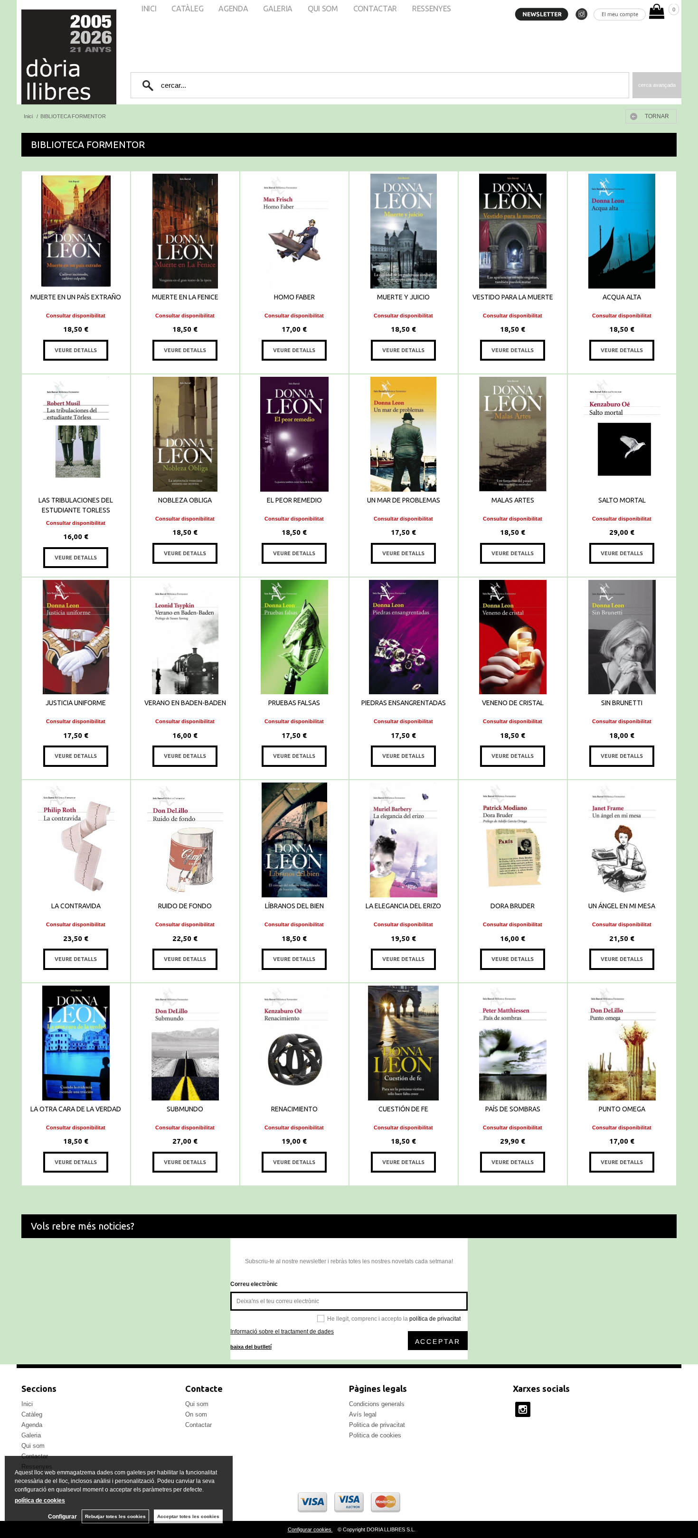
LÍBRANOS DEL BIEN (294, 906)
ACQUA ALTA (622, 297)
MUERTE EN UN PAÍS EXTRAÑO (75, 297)
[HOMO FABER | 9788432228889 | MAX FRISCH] (294, 231)
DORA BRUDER (512, 906)
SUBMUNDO (185, 1109)
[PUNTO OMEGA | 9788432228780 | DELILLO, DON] (622, 1043)
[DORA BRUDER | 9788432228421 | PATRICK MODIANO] (513, 840)
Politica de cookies (375, 1435)
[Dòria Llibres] (40, 56)
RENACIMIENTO (294, 1109)
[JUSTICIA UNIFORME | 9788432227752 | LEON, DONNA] (76, 637)
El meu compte (620, 14)
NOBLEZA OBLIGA (185, 500)
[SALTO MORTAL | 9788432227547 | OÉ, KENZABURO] (622, 434)
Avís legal (363, 1414)
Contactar (198, 1424)
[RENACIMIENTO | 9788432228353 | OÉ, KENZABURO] (294, 1043)
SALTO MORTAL (622, 500)
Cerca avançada (657, 85)
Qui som (33, 1445)
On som (196, 1414)
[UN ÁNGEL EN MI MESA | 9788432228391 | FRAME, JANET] (622, 840)
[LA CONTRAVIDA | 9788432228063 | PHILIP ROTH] (76, 840)
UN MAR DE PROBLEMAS (403, 500)
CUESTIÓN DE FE (403, 1109)
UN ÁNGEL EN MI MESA (621, 906)
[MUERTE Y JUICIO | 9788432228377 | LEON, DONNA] (403, 231)
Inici (27, 1404)
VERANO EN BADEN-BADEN (185, 703)
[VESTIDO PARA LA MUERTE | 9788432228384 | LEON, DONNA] (513, 231)
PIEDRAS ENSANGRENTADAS (403, 703)
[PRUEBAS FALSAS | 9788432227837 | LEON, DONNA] (294, 637)
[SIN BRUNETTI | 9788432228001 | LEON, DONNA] (622, 637)
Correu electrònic (254, 1284)
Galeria (31, 1435)
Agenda (31, 1424)
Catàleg (31, 1414)
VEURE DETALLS (76, 350)
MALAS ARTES (512, 500)
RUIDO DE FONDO (185, 906)
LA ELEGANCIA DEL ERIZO (403, 906)
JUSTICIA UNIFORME (76, 703)
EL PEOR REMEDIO (294, 500)
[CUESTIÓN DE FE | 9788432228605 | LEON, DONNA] (403, 1043)
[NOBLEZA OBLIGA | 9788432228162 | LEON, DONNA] (185, 434)
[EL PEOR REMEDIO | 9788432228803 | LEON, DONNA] (294, 434)
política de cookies (40, 1500)
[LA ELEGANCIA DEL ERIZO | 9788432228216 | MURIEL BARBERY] (403, 840)
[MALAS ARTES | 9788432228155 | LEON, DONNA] (513, 434)
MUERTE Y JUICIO (403, 297)
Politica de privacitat (377, 1424)
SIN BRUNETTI (621, 703)
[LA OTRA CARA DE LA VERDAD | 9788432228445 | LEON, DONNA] (76, 1043)
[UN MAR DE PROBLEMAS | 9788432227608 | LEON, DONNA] (403, 434)
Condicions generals (377, 1404)
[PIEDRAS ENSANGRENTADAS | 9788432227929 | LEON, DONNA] (403, 637)
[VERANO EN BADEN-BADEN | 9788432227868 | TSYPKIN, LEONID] (185, 637)
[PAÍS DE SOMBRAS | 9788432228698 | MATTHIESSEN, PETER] (513, 1043)
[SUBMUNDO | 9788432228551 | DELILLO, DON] (185, 1043)
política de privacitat (435, 1318)
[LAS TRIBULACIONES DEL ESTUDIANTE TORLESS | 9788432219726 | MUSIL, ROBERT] (76, 434)
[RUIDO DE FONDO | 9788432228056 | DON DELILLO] (185, 840)
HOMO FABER (294, 297)
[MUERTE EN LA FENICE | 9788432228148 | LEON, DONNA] (185, 231)
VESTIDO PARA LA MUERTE (512, 297)
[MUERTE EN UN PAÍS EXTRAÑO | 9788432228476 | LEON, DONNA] (76, 231)
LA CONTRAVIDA (76, 906)
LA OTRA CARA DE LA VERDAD (75, 1109)
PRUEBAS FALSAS (294, 703)
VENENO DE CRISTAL (513, 703)
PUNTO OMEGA (622, 1109)
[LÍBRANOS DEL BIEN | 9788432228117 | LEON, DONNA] (294, 840)
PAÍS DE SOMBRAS (512, 1109)
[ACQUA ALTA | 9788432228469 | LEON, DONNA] (622, 231)
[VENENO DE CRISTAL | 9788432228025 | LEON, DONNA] (513, 637)
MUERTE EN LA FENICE (185, 297)
